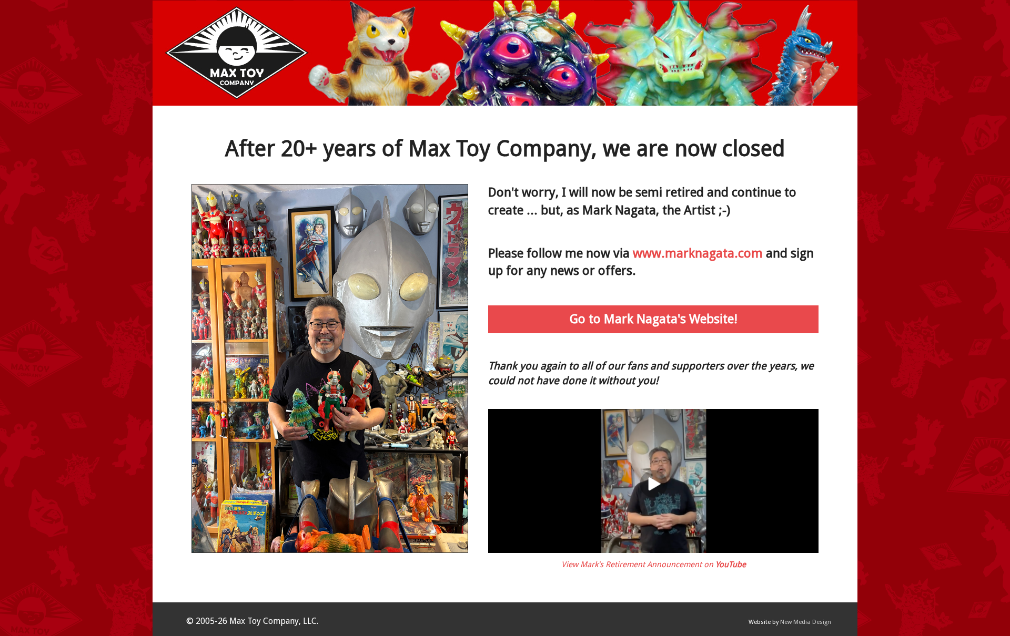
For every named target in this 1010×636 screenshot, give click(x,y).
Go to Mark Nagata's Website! (654, 319)
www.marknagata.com (698, 253)
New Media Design (805, 622)
